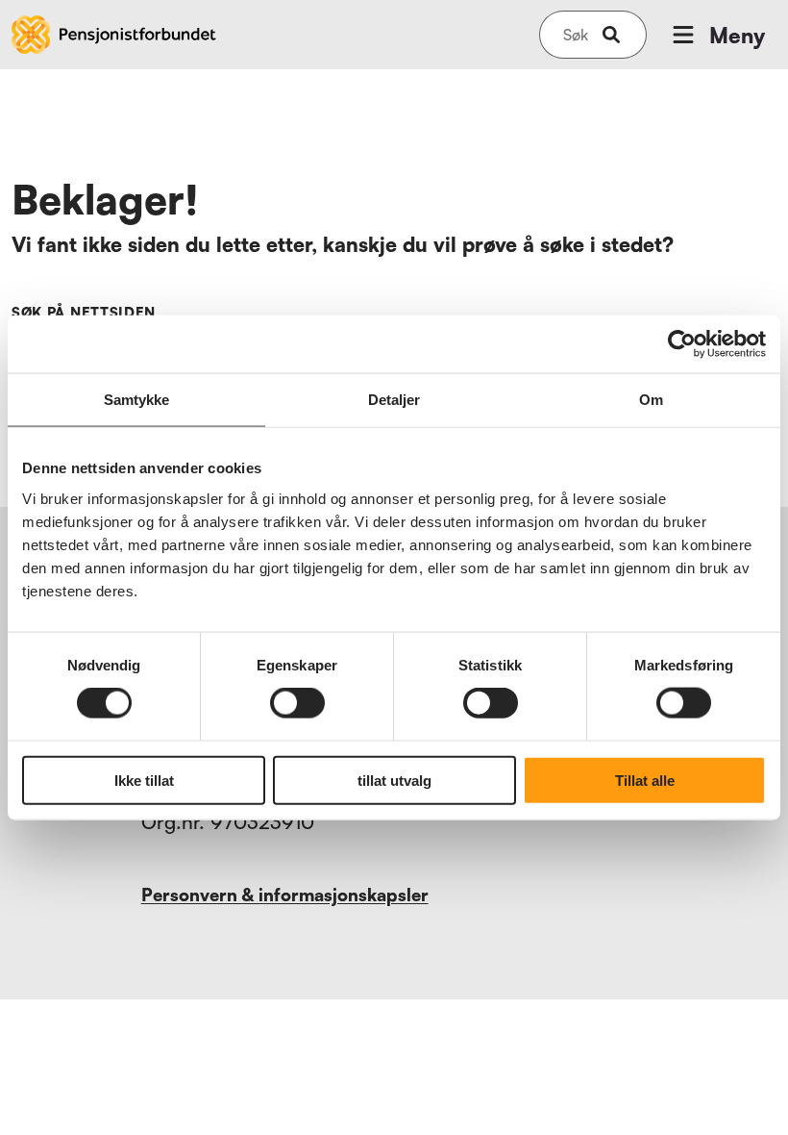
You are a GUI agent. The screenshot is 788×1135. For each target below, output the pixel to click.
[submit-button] (611, 34)
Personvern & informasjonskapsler (285, 894)
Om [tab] (651, 399)
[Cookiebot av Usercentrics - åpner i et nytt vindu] (682, 344)
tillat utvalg (394, 779)
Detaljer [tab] (394, 399)
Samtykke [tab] (137, 399)
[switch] (297, 703)
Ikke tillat (144, 779)
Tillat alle (645, 779)
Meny (737, 35)
